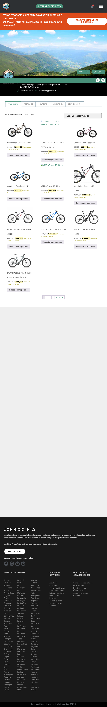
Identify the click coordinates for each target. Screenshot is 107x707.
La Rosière (21, 603)
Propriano (34, 603)
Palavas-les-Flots (36, 591)
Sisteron (34, 654)
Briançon (7, 639)
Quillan (33, 611)
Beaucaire (8, 623)
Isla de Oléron (6, 688)
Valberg (34, 672)
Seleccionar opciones (18, 155)
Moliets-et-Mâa (22, 688)
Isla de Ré (21, 580)
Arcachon (8, 601)
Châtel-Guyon (7, 655)
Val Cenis (34, 664)
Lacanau (20, 618)
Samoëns (34, 644)
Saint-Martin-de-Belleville (35, 628)
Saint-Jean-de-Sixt (35, 614)
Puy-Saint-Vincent (35, 607)
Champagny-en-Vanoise (9, 650)
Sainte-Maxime (34, 640)
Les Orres (21, 652)
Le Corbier (21, 626)
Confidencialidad (48, 704)
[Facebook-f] (6, 563)
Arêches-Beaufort (7, 604)
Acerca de (28, 104)
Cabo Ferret (9, 641)
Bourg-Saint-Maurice (7, 633)
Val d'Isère (35, 667)
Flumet (7, 672)
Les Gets (21, 641)
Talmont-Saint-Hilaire (36, 658)
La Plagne (21, 601)
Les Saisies (21, 659)
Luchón (20, 672)
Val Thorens (35, 669)
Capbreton (8, 644)
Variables (34, 674)
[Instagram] (12, 563)
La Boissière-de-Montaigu (21, 589)
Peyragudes (35, 595)
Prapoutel (34, 601)
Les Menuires (21, 647)
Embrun (7, 669)
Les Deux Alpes (21, 637)
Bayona (7, 621)
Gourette (7, 677)
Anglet (6, 598)
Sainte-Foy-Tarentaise (35, 635)
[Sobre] (23, 563)
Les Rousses (20, 655)
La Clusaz (21, 595)
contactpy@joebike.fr (47, 91)
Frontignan (8, 674)
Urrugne (34, 662)
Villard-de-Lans (35, 683)
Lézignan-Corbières (21, 665)
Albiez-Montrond (8, 586)
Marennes (21, 680)
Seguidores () (74, 104)
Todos (6, 590)
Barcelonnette (9, 616)
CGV (58, 704)
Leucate (20, 662)
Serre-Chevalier (34, 650)
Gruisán (7, 680)
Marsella (20, 682)
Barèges (7, 618)
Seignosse (35, 646)
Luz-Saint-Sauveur (21, 675)
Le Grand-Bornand (21, 630)
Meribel (20, 685)
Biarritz (7, 626)
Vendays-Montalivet (35, 678)
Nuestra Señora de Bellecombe (35, 585)
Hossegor (8, 685)
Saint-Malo (35, 623)
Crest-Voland (6, 660)
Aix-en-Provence (8, 581)
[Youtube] (17, 563)
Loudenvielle (22, 669)
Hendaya (7, 682)
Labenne (20, 616)
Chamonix (8, 646)
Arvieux (7, 608)
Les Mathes (22, 644)
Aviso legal (35, 704)
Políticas (42, 104)
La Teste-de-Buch (21, 607)
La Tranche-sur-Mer (22, 612)
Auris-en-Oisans (8, 612)
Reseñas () (58, 104)
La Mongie (21, 598)
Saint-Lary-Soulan (35, 619)
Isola (19, 583)
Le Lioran (21, 634)
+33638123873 (27, 91)
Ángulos (7, 595)
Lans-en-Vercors (21, 622)
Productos (13, 104)
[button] (101, 6)
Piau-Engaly (35, 598)
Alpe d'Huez (9, 593)
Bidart (6, 629)
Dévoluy (7, 664)
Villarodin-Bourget (35, 688)
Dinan (6, 667)
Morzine (34, 580)
